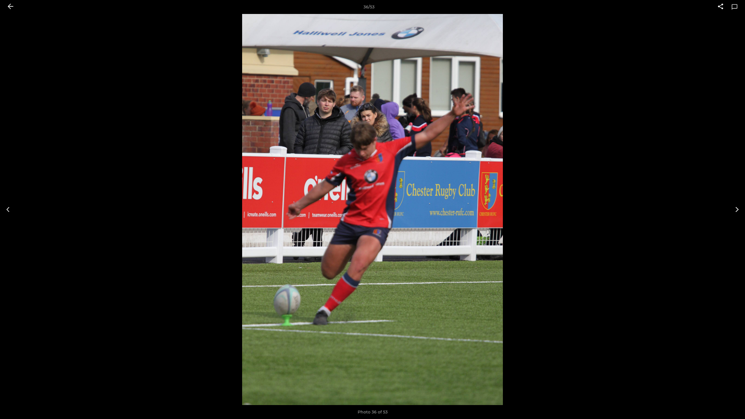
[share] (720, 7)
